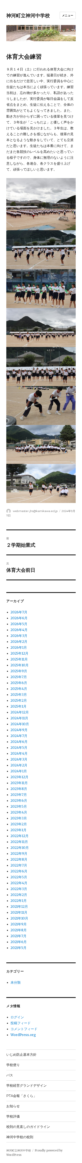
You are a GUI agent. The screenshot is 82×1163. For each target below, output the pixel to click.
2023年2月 (19, 824)
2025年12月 (19, 653)
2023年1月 (18, 830)
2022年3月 (19, 889)
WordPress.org (23, 1035)
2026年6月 (19, 618)
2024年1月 (19, 771)
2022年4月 (19, 883)
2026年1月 (19, 647)
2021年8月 (19, 930)
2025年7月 (19, 677)
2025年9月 (19, 671)
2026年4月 (19, 630)
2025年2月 (19, 700)
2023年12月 (19, 777)
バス (9, 1075)
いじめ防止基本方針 (21, 1055)
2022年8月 (19, 859)
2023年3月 (19, 818)
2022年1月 (19, 900)
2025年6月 (19, 683)
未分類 (16, 982)
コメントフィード (24, 1029)
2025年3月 (19, 694)
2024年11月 (19, 718)
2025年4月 (19, 689)
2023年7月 (19, 795)
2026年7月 (19, 612)
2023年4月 (19, 812)
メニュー (67, 15)
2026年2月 (19, 641)
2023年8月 (19, 789)
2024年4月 (19, 753)
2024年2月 (19, 765)
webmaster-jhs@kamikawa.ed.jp (35, 511)
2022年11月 (19, 842)
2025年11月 (19, 659)
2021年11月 (19, 912)
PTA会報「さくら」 (21, 1096)
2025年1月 (18, 706)
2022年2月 (19, 895)
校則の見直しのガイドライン (28, 1127)
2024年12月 (20, 712)
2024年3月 (19, 759)
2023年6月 (19, 800)
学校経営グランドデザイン (26, 1086)
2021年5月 (18, 948)
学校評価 (13, 1116)
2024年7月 (19, 736)
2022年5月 (19, 877)
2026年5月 (19, 624)
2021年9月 (19, 924)
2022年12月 (20, 836)
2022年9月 (19, 853)
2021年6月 (19, 942)
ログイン (17, 1017)
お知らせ (13, 1106)
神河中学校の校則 (19, 1137)
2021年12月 (19, 906)
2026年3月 (19, 636)
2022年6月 (19, 871)
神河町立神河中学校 (28, 16)
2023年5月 (19, 806)
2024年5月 (19, 747)
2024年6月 (19, 742)
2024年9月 (19, 730)
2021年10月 (19, 918)
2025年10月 (20, 665)
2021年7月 (18, 936)
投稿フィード (21, 1023)
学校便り (13, 1065)
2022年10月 (20, 847)
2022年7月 (19, 865)
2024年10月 (20, 724)
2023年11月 (19, 783)
